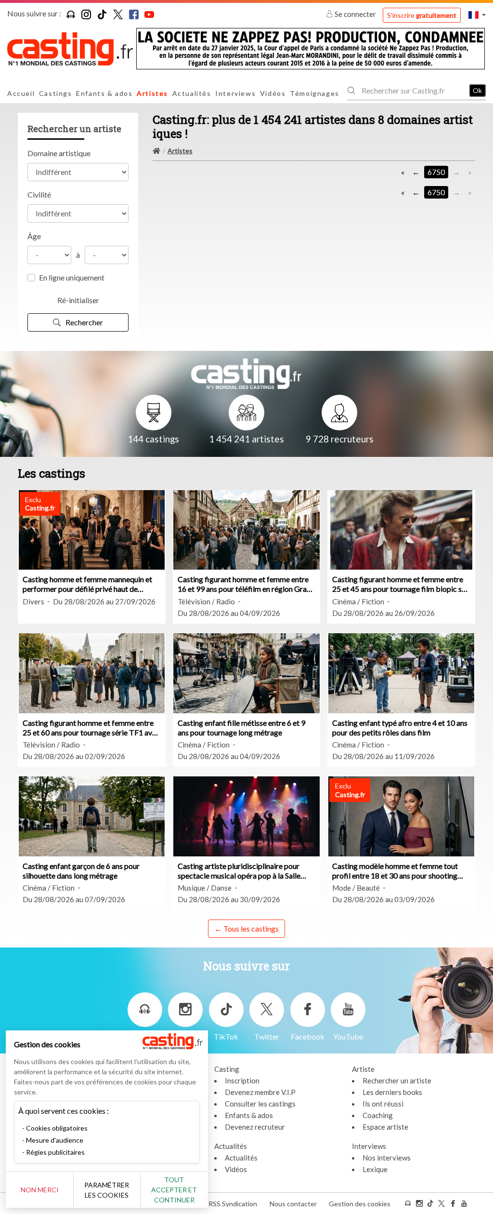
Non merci (40, 1190)
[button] (477, 14)
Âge (34, 235)
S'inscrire (421, 15)
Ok (477, 90)
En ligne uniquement (71, 277)
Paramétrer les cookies (106, 1190)
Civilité (39, 194)
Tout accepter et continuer (174, 1189)
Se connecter (355, 14)
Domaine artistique (59, 153)
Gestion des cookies (359, 1204)
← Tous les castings (246, 928)
